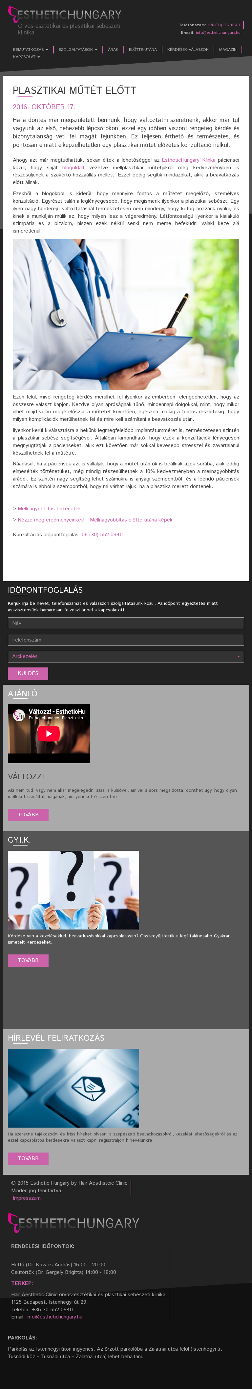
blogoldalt (73, 168)
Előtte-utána (143, 49)
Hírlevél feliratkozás (56, 1038)
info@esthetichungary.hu (218, 32)
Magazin (228, 49)
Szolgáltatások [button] (76, 49)
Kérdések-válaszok (188, 49)
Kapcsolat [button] (25, 57)
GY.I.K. (19, 840)
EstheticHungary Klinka (188, 160)
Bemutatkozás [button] (29, 49)
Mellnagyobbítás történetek (49, 509)
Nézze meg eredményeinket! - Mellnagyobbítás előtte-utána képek (95, 520)
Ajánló (22, 694)
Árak (113, 49)
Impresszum (27, 1198)
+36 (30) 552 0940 (223, 25)
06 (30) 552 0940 (102, 535)
